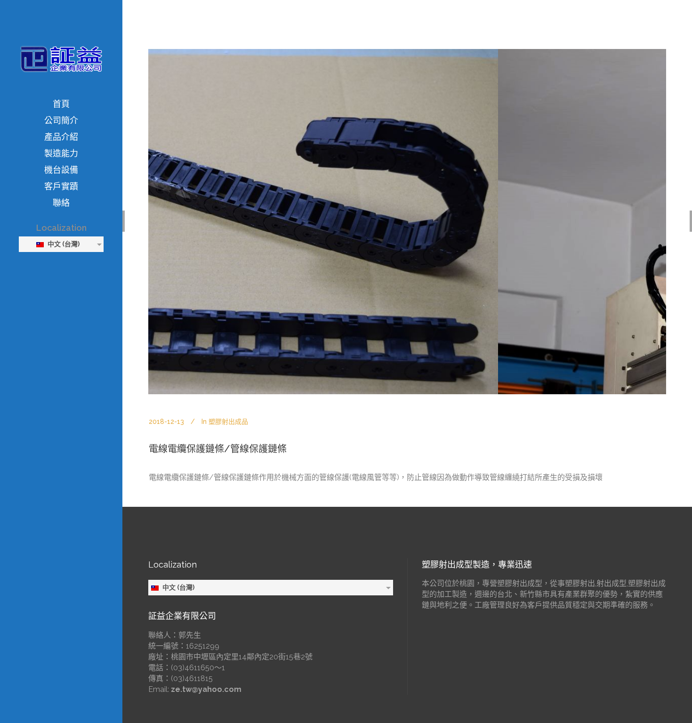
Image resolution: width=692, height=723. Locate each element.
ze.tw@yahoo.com (206, 689)
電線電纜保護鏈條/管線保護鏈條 (218, 449)
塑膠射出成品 (228, 421)
